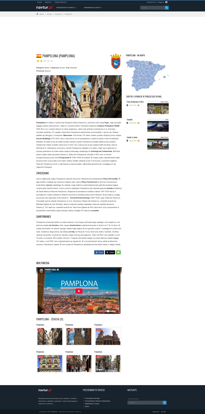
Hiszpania (73, 68)
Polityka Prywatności (61, 2)
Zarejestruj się (151, 2)
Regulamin (48, 2)
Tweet (111, 252)
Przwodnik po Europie (92, 398)
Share (100, 252)
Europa (62, 68)
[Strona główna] (44, 8)
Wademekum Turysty (92, 403)
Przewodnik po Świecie (66, 8)
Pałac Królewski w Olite (135, 101)
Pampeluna (40, 324)
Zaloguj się (161, 2)
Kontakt (39, 2)
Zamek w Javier (132, 137)
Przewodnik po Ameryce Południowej (97, 401)
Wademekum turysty (93, 8)
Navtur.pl (54, 412)
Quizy (87, 406)
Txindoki (130, 119)
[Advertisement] (102, 33)
